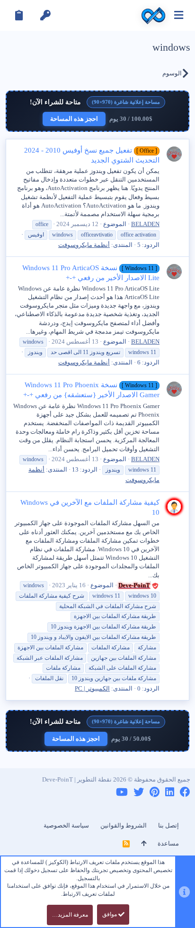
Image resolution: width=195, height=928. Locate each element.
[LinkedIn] (169, 792)
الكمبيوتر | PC (92, 688)
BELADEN (145, 223)
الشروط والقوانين (123, 825)
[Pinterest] (155, 792)
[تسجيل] (19, 15)
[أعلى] (143, 844)
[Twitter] (138, 792)
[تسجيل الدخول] (45, 15)
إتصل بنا (168, 825)
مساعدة (168, 843)
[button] (178, 15)
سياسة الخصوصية (66, 825)
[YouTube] (122, 792)
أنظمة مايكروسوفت (84, 244)
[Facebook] (185, 792)
